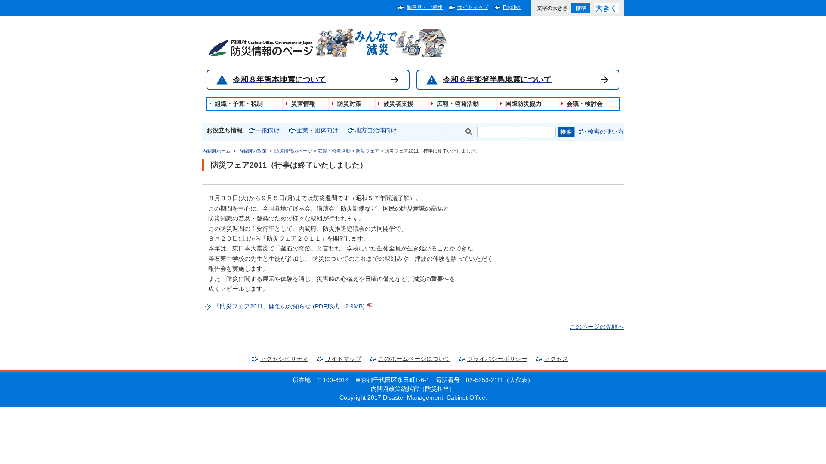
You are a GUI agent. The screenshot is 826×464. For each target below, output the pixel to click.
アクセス (556, 359)
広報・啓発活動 (334, 150)
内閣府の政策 (252, 150)
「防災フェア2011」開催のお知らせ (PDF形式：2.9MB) (289, 306)
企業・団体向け (317, 130)
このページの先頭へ (597, 327)
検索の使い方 (606, 131)
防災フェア (367, 150)
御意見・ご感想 (425, 7)
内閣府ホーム (216, 150)
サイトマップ (472, 7)
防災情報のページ (293, 150)
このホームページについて (414, 359)
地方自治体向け (376, 130)
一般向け (268, 130)
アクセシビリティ (284, 359)
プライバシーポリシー (497, 359)
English (512, 7)
